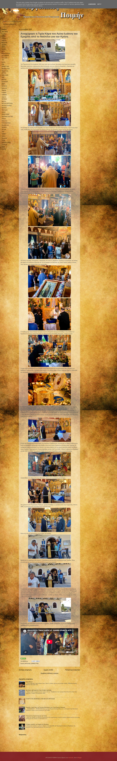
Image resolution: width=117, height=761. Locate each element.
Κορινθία (4, 90)
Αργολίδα (4, 44)
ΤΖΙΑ (3, 131)
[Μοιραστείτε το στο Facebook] (37, 661)
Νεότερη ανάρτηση (25, 670)
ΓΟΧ (3, 60)
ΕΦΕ (3, 64)
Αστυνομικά (5, 57)
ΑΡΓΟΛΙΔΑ (28, 663)
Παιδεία (3, 112)
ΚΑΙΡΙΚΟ (4, 79)
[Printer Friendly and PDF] (23, 659)
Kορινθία (4, 149)
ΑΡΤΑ (3, 51)
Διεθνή (3, 62)
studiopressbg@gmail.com (9, 24)
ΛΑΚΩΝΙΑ (4, 94)
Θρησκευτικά (5, 71)
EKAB (3, 147)
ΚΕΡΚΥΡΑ (4, 86)
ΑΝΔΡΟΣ (4, 40)
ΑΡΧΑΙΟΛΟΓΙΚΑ (6, 53)
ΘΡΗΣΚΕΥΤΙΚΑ (6, 68)
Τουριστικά (4, 138)
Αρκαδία (4, 49)
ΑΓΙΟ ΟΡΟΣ (5, 31)
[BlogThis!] (34, 661)
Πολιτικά (4, 118)
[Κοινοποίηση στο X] (35, 661)
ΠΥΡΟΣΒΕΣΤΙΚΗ (6, 123)
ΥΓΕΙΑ (3, 140)
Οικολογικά (4, 110)
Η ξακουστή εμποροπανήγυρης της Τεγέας (36, 715)
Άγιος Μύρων (29, 681)
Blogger (79, 757)
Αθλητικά (4, 38)
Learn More (92, 4)
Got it (99, 4)
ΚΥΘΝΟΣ (4, 92)
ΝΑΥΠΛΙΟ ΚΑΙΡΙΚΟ (7, 105)
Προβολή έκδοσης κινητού (49, 673)
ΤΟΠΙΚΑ (4, 133)
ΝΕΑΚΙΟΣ (4, 107)
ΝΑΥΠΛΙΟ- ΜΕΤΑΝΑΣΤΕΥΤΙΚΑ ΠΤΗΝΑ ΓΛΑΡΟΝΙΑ (38, 690)
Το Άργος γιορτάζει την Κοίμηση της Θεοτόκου (37, 724)
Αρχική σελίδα (48, 670)
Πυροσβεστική (5, 125)
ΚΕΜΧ (3, 84)
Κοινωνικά (4, 88)
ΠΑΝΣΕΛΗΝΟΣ (5, 114)
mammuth (70, 757)
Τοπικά (3, 136)
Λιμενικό (4, 97)
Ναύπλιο (4, 101)
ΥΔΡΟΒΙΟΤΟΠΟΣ (6, 142)
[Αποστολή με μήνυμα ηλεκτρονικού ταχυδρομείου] (32, 661)
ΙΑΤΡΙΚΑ (4, 73)
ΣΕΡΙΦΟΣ (4, 127)
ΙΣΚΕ (3, 77)
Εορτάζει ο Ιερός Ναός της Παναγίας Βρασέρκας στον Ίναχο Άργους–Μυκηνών (45, 707)
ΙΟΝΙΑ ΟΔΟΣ (5, 75)
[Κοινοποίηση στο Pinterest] (39, 661)
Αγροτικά (4, 34)
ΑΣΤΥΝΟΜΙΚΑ (5, 55)
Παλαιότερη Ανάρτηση (72, 670)
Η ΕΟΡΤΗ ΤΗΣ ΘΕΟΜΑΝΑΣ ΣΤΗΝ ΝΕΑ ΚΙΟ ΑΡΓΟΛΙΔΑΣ (40, 698)
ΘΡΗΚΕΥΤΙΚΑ (35, 663)
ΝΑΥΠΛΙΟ (4, 99)
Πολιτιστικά (4, 121)
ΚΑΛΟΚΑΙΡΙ (5, 81)
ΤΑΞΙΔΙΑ (4, 129)
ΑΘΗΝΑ (4, 36)
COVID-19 (4, 144)
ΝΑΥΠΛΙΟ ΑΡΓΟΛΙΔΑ (7, 103)
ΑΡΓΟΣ (3, 47)
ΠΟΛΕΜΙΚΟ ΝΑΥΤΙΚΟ (7, 116)
